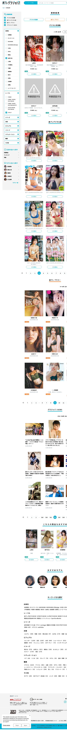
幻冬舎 (9, 51)
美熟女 (48, 649)
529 (42, 517)
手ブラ (28, 676)
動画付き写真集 (51, 625)
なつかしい (58, 649)
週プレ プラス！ (11, 22)
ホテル (53, 658)
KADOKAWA (10, 41)
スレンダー (30, 640)
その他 (7, 143)
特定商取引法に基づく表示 (37, 720)
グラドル (29, 665)
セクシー (29, 651)
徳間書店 (10, 71)
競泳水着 (47, 634)
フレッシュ (38, 643)
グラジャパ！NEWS (12, 25)
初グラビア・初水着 (41, 676)
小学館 (9, 61)
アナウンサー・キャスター (57, 667)
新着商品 (6, 152)
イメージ (7, 130)
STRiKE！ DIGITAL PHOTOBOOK (12, 100)
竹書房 (9, 68)
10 (59, 403)
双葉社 (9, 84)
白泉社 (9, 78)
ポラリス (34, 627)
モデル (58, 665)
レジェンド (41, 669)
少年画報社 (10, 64)
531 (51, 517)
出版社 (7, 31)
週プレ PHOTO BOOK (30, 616)
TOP (3, 7)
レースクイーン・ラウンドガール (35, 667)
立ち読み (33, 74)
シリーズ (7, 117)
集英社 (9, 54)
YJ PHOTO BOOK (41, 616)
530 (46, 517)
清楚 (39, 651)
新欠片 (9, 74)
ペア (27, 658)
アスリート (60, 669)
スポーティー (51, 643)
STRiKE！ (10, 97)
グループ (44, 658)
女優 (49, 665)
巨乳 (41, 640)
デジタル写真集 (11, 18)
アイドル (40, 665)
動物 (62, 676)
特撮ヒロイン (30, 669)
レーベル (7, 93)
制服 (38, 634)
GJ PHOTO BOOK (52, 616)
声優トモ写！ (28, 627)
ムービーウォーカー (12, 88)
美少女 (28, 649)
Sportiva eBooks (56, 618)
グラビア (10, 112)
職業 (6, 138)
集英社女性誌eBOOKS (30, 618)
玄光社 (9, 48)
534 (63, 517)
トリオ (35, 658)
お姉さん (38, 649)
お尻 (49, 640)
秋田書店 (10, 34)
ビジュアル (8, 126)
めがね (56, 634)
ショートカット (60, 640)
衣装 (6, 121)
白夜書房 (10, 81)
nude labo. (41, 627)
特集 (5, 157)
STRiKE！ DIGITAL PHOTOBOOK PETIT (12, 104)
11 (63, 403)
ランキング (6, 155)
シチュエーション (10, 134)
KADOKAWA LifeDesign (13, 44)
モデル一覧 (15, 182)
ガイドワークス (11, 38)
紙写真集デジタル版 (29, 625)
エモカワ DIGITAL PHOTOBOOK (11, 108)
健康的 (28, 643)
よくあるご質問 (62, 720)
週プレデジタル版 (11, 20)
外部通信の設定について (51, 720)
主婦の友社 (10, 58)
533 (59, 517)
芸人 (51, 669)
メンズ (53, 676)
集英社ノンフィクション (44, 618)
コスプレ (29, 634)
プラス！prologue (41, 625)
